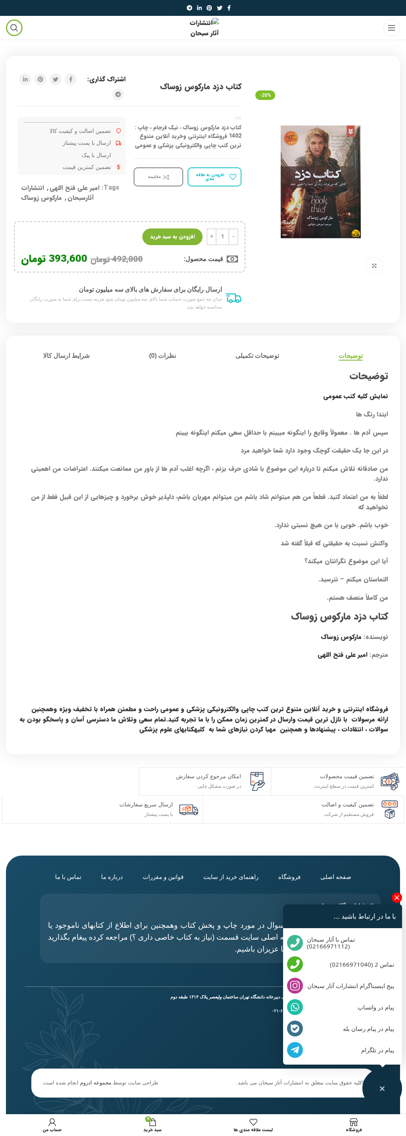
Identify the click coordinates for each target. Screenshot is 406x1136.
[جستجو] (174, 8)
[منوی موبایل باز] (391, 28)
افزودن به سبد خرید (172, 236)
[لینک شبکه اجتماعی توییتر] (219, 8)
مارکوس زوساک (41, 198)
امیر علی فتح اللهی (75, 188)
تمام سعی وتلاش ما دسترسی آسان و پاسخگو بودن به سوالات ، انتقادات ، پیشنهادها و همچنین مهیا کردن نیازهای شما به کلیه (203, 724)
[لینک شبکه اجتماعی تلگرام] (189, 8)
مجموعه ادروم (95, 1083)
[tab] (351, 355)
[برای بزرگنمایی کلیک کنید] (374, 266)
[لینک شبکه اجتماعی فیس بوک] (229, 8)
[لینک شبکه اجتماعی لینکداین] (199, 8)
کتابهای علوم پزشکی (166, 729)
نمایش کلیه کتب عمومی (354, 396)
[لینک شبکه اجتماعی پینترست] (209, 8)
